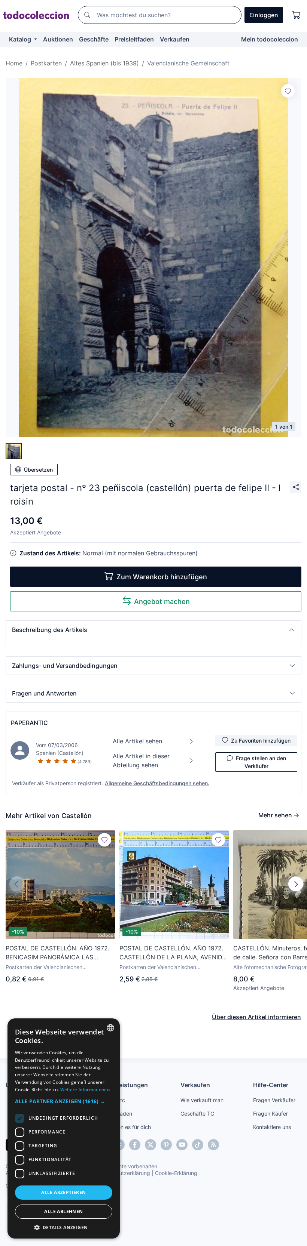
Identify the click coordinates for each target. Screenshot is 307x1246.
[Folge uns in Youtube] (182, 1144)
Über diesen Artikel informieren (256, 1017)
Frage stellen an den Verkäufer (261, 762)
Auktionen (58, 39)
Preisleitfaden (134, 39)
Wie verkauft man (202, 1100)
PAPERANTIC (29, 723)
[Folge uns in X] (150, 1144)
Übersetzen (38, 469)
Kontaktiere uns (272, 1127)
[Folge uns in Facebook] (134, 1144)
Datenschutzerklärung (123, 1173)
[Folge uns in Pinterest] (166, 1144)
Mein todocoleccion (269, 39)
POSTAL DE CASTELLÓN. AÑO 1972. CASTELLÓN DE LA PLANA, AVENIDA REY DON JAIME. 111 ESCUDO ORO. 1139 (172, 953)
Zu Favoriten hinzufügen (261, 740)
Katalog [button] (21, 39)
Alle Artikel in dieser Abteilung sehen (141, 760)
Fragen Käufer (270, 1113)
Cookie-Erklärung (176, 1173)
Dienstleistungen (123, 1085)
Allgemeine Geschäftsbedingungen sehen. (157, 783)
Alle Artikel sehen (137, 741)
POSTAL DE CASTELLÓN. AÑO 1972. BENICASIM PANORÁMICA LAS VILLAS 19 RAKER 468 (57, 953)
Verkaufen (174, 39)
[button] (153, 629)
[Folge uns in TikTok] (197, 1144)
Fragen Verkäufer (274, 1100)
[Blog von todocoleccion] (213, 1144)
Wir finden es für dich (125, 1127)
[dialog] (63, 1128)
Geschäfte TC (197, 1113)
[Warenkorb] (296, 15)
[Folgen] (288, 91)
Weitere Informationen (85, 1089)
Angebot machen (162, 601)
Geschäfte (94, 39)
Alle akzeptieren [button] (63, 1192)
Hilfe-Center (270, 1085)
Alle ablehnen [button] (63, 1211)
